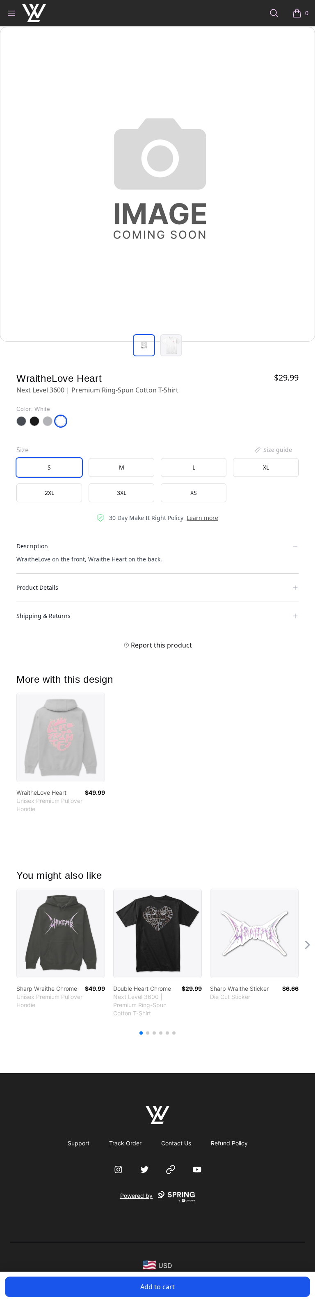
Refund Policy (229, 1143)
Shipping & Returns (43, 616)
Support (78, 1143)
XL (266, 467)
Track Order (125, 1143)
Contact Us (176, 1143)
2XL (49, 493)
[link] (61, 737)
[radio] (49, 467)
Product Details (37, 587)
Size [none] (22, 449)
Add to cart (157, 1286)
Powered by (136, 1195)
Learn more (202, 518)
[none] (272, 450)
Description (32, 546)
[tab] (144, 345)
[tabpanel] (157, 184)
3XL (121, 493)
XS (193, 493)
